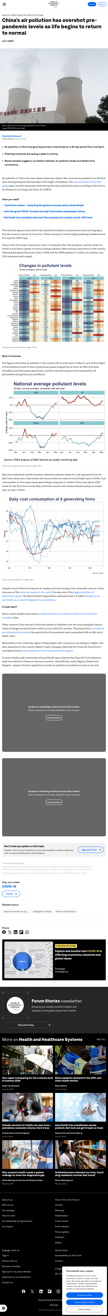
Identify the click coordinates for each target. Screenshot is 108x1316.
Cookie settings (84, 1309)
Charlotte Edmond (11, 136)
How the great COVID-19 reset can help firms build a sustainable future (44, 211)
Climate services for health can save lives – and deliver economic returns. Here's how (26, 1126)
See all (101, 1039)
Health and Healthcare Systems (22, 15)
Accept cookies (54, 718)
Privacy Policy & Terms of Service (54, 1300)
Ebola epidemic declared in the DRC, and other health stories (78, 1079)
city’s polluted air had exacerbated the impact (47, 650)
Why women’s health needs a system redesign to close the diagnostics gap (23, 1174)
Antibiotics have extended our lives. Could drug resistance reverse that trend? (79, 1174)
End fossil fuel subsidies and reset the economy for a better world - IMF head (48, 217)
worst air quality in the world (35, 592)
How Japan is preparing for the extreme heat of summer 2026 (27, 1079)
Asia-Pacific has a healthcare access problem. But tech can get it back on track (79, 1126)
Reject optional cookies (84, 1302)
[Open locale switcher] (3, 1308)
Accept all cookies (84, 1295)
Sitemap (54, 1305)
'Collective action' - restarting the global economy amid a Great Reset (44, 205)
